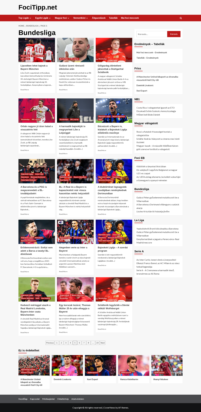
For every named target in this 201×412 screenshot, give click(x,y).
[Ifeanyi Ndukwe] (167, 365)
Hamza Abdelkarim (129, 379)
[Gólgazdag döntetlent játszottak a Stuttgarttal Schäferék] (114, 50)
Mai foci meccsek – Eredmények (151, 52)
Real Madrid (64, 180)
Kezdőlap (22, 399)
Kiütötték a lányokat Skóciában (151, 166)
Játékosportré (60, 372)
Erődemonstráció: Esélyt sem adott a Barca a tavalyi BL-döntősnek (37, 250)
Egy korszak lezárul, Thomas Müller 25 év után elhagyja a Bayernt (74, 308)
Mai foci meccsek (130, 18)
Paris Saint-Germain (28, 180)
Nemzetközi (79, 18)
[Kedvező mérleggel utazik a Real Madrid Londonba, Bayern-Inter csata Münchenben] (36, 289)
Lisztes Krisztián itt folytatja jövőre (152, 211)
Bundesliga (25, 56)
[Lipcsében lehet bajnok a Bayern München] (36, 50)
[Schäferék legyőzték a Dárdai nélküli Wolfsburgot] (114, 289)
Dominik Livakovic (145, 85)
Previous (50, 343)
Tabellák (113, 18)
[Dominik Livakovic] (67, 365)
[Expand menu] (30, 18)
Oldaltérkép (63, 399)
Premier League (27, 372)
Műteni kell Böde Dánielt (148, 114)
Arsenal (38, 295)
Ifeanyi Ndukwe (160, 379)
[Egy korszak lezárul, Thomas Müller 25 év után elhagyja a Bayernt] (75, 289)
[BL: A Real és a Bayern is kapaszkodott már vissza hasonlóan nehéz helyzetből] (75, 171)
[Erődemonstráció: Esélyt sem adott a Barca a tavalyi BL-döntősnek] (36, 232)
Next (103, 343)
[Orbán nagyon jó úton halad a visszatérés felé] (36, 110)
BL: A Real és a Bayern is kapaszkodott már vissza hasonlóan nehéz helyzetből (74, 190)
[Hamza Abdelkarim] (133, 365)
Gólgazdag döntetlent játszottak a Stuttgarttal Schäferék (110, 69)
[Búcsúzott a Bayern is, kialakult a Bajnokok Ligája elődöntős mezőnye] (114, 110)
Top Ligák (23, 18)
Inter (100, 119)
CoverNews (109, 407)
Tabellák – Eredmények (147, 58)
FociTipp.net (37, 7)
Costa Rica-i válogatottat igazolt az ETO (155, 107)
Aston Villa (39, 174)
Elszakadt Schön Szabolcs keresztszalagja (156, 111)
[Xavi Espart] (100, 365)
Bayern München (38, 56)
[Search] (181, 18)
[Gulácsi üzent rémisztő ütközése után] (75, 50)
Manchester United (28, 369)
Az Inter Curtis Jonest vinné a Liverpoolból (156, 259)
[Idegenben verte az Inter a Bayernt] (75, 232)
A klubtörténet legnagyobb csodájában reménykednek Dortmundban (112, 190)
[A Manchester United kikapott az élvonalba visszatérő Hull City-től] (34, 365)
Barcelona (25, 177)
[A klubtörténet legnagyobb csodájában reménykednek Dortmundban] (114, 171)
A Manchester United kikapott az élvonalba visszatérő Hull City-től (157, 78)
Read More (25, 90)
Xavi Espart (141, 90)
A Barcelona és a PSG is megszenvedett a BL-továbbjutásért (34, 190)
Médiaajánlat (48, 399)
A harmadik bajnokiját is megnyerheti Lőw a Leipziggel (72, 129)
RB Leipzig (25, 59)
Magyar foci (61, 18)
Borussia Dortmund (38, 177)
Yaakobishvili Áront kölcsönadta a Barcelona (157, 228)
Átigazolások (99, 18)
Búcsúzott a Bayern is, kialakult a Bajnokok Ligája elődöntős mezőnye (112, 129)
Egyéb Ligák (41, 18)
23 (97, 343)
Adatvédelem (77, 399)
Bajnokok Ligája (104, 116)
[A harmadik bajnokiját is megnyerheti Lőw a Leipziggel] (75, 110)
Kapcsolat (35, 399)
